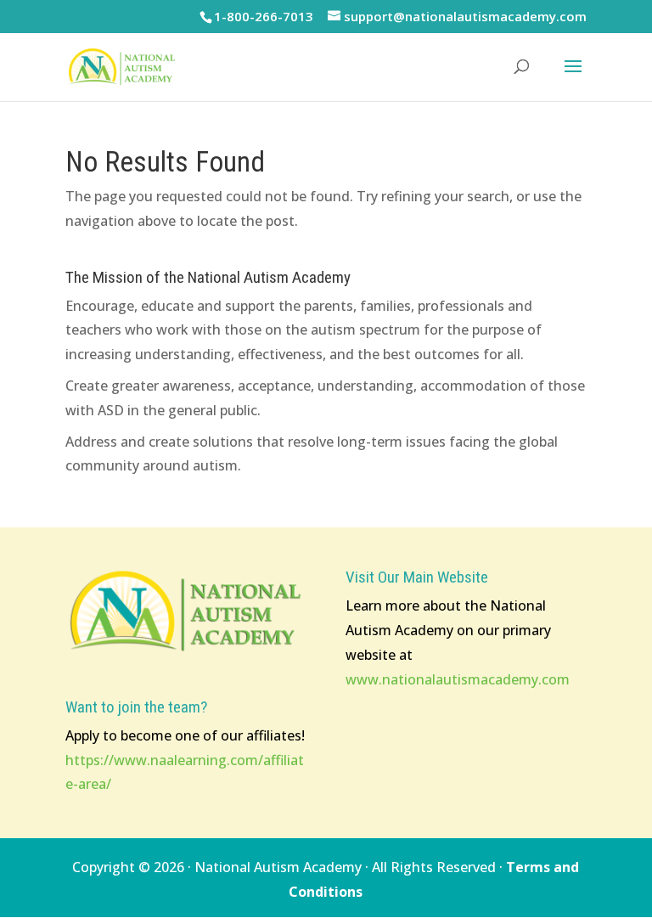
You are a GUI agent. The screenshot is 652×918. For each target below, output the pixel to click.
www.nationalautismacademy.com (458, 679)
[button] (573, 77)
